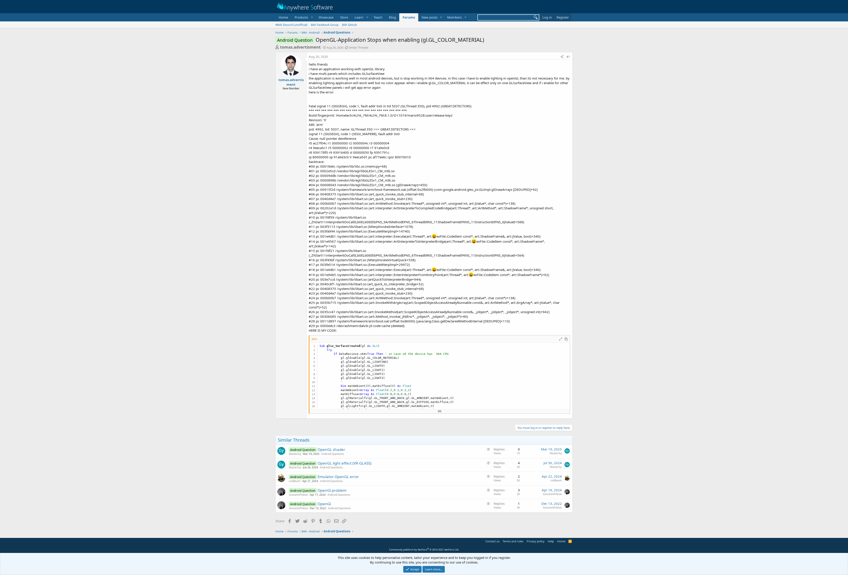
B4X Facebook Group (325, 25)
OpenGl (324, 503)
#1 (568, 57)
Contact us (492, 541)
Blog (392, 17)
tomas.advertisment (300, 47)
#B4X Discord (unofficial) (291, 25)
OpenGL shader (331, 449)
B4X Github (349, 25)
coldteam (294, 481)
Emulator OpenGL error (338, 476)
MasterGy (295, 454)
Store (344, 17)
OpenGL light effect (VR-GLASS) (344, 463)
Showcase (325, 17)
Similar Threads (358, 47)
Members (454, 17)
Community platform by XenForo (424, 549)
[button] (303, 17)
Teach (378, 17)
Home (283, 17)
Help (551, 541)
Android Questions (332, 454)
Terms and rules (513, 541)
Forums (409, 17)
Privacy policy (536, 541)
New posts (429, 17)
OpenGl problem (332, 490)
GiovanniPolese (298, 495)
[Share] (562, 57)
